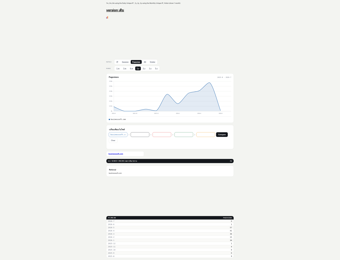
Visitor (152, 62)
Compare (222, 135)
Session (125, 62)
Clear (113, 140)
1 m (118, 68)
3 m (124, 68)
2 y (144, 68)
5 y (156, 68)
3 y (150, 68)
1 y (138, 68)
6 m (131, 68)
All (145, 62)
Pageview (136, 62)
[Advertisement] (170, 38)
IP (117, 62)
